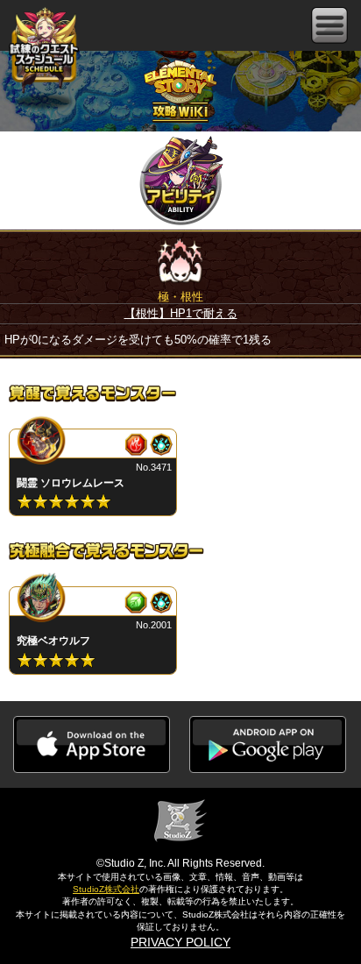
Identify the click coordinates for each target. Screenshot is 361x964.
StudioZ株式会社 (106, 889)
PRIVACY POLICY (180, 942)
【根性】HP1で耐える (180, 313)
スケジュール (44, 50)
